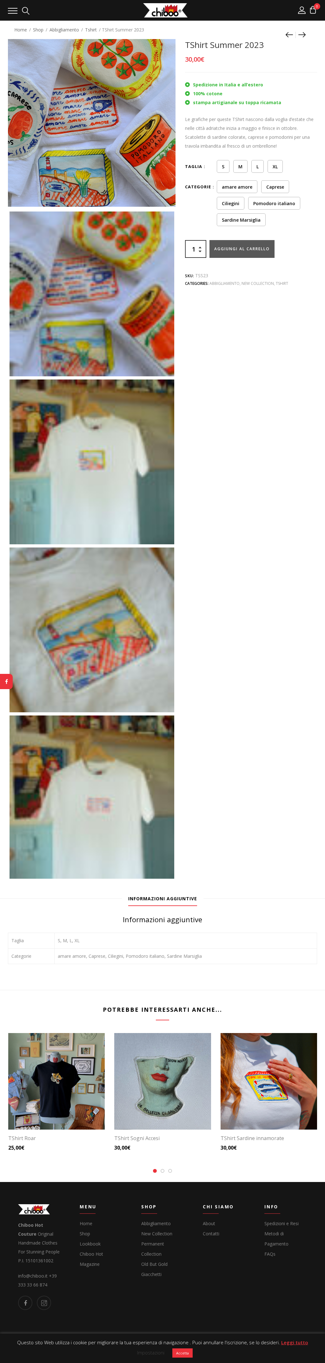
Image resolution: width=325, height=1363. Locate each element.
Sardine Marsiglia (241, 220)
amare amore (237, 187)
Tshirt (91, 30)
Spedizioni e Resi (281, 1223)
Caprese (275, 187)
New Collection (258, 283)
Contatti (211, 1234)
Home (20, 30)
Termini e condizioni (181, 1349)
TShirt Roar (22, 1138)
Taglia (193, 166)
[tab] (162, 898)
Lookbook (90, 1244)
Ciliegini (230, 203)
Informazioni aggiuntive (162, 899)
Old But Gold (154, 1264)
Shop (38, 30)
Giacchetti (151, 1274)
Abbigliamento (64, 30)
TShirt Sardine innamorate (252, 1138)
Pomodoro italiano (274, 203)
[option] (92, 294)
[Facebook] (6, 681)
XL (275, 167)
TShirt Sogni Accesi (137, 1138)
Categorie (198, 187)
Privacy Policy (137, 1349)
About (209, 1223)
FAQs (269, 1254)
